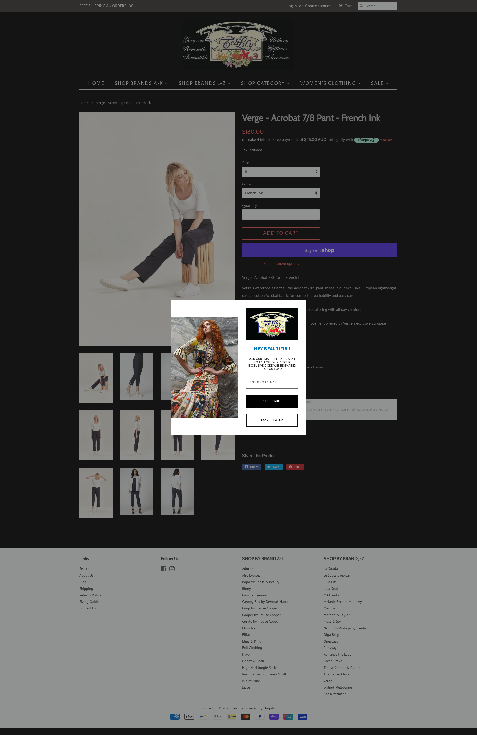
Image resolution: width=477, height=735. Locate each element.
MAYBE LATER (272, 420)
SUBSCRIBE (272, 401)
